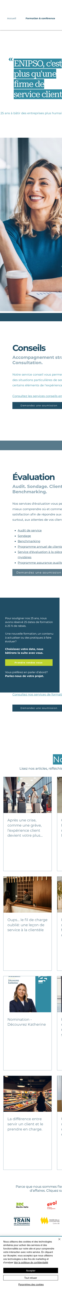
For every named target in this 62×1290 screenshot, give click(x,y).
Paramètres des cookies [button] (31, 1284)
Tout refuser (30, 1277)
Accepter (30, 1270)
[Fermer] (57, 1241)
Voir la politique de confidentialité (31, 1262)
